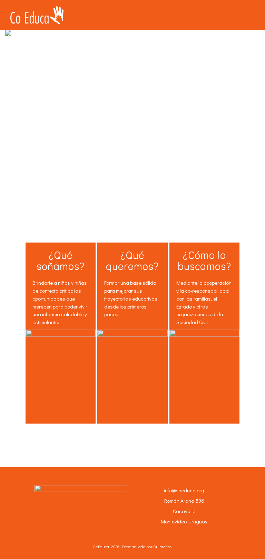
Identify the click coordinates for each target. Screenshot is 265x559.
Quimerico (162, 546)
